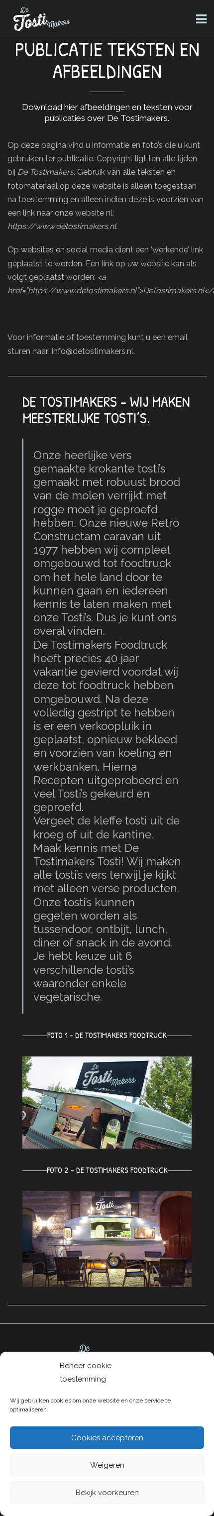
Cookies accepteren (107, 1437)
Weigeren (107, 1465)
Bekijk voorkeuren (107, 1492)
